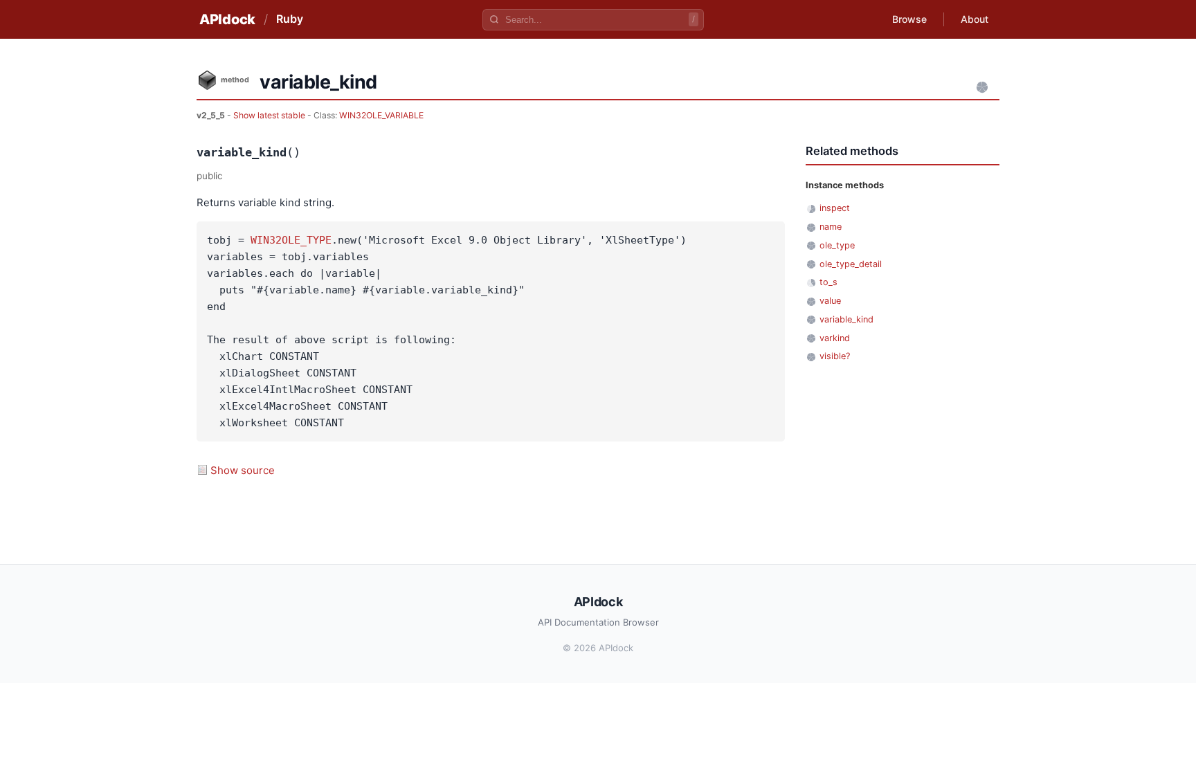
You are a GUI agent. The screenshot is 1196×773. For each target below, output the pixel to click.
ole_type (837, 245)
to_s (828, 282)
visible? (834, 356)
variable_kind (846, 319)
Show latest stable (270, 115)
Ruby (289, 19)
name (830, 226)
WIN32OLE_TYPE (291, 240)
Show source (242, 470)
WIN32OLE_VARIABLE (381, 115)
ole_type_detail (850, 264)
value (830, 300)
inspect (834, 208)
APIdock (227, 19)
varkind (834, 338)
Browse (909, 19)
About (974, 19)
